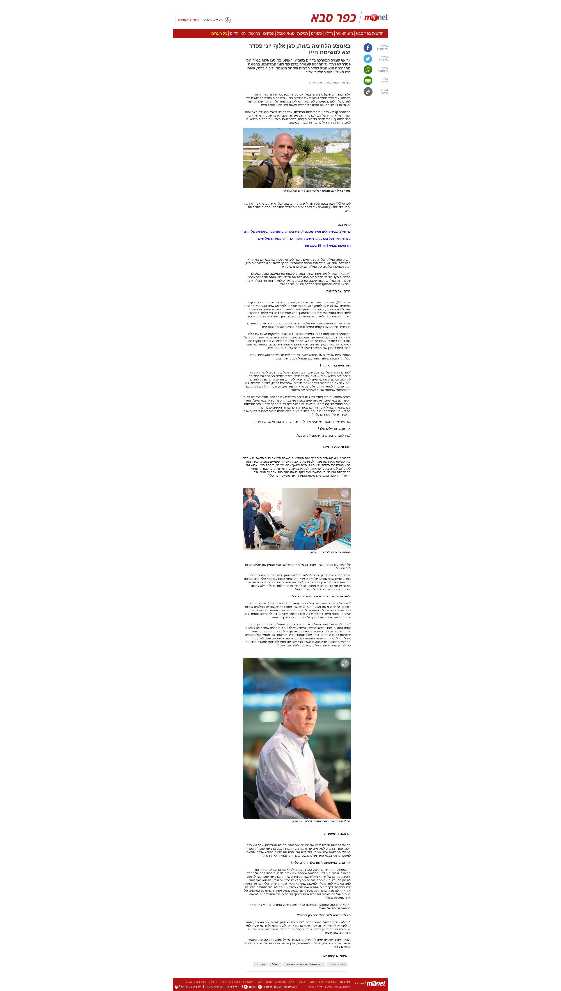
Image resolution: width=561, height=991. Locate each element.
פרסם (252, 986)
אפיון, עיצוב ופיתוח (191, 986)
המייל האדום (188, 20)
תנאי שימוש (233, 986)
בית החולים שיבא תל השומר (304, 964)
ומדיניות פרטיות (214, 986)
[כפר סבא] (349, 18)
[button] (206, 247)
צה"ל (275, 964)
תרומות (260, 964)
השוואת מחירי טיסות (285, 986)
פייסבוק (267, 986)
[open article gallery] (297, 158)
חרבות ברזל (337, 964)
